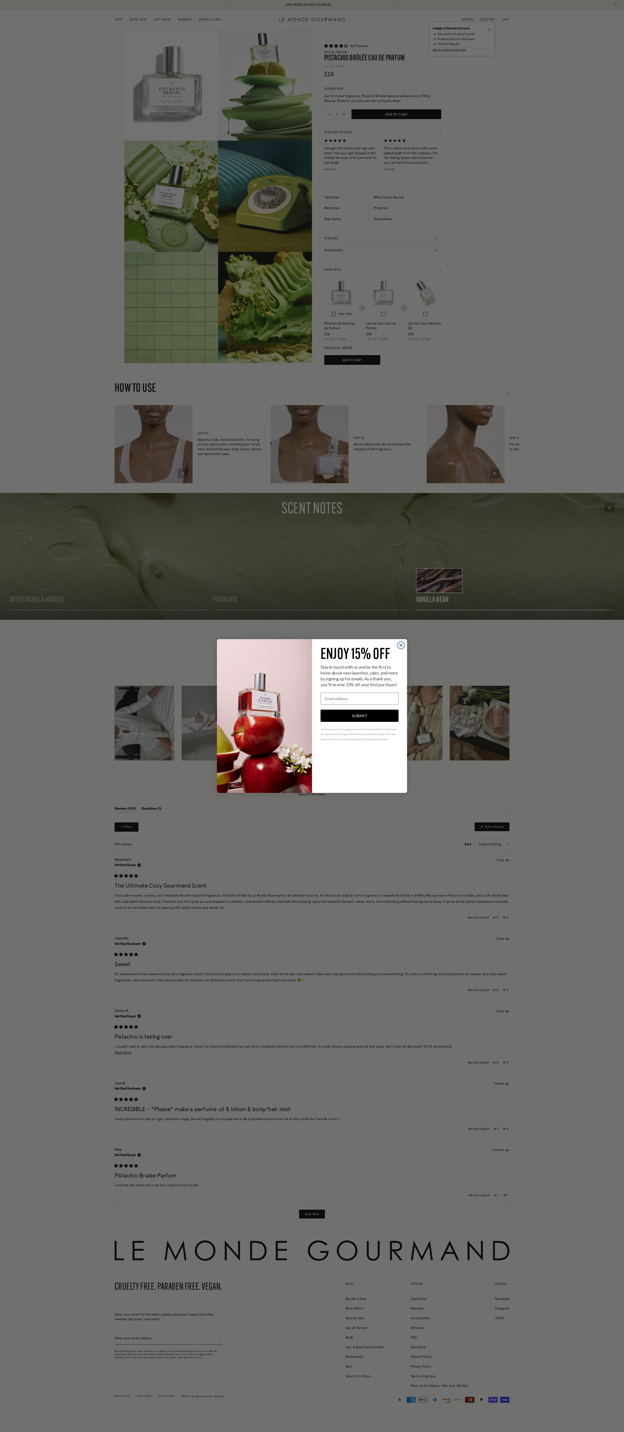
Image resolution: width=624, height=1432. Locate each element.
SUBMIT (359, 715)
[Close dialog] (401, 645)
